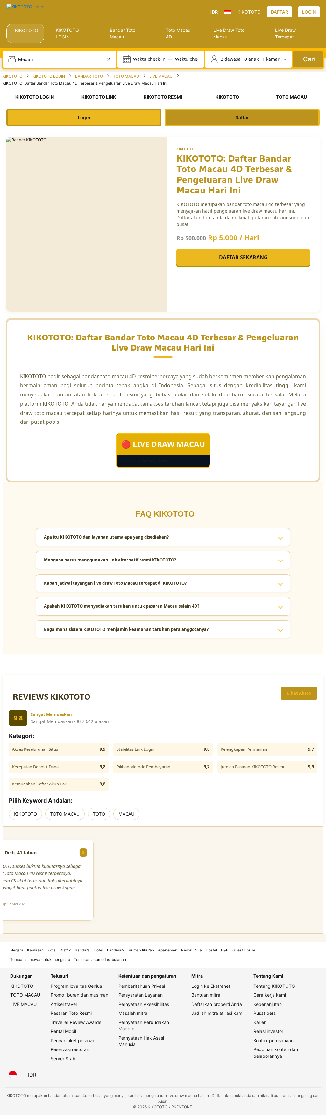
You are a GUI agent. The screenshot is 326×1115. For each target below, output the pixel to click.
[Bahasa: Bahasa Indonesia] (12, 1074)
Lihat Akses (299, 693)
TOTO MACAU (65, 814)
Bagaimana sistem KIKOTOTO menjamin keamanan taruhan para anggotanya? (126, 629)
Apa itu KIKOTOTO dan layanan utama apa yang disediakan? (106, 537)
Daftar (242, 118)
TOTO (99, 814)
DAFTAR (279, 12)
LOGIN (309, 12)
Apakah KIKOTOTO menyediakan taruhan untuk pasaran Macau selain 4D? (121, 606)
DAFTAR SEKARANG (243, 257)
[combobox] (60, 59)
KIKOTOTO (25, 814)
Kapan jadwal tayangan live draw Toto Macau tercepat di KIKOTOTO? (115, 583)
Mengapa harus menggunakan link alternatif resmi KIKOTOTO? (110, 560)
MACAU (126, 814)
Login (84, 118)
